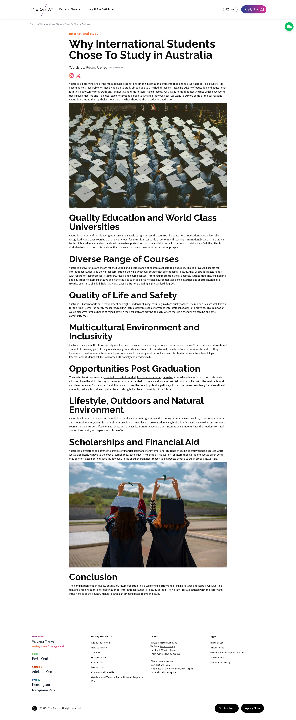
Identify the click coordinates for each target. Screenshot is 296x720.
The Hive (34, 24)
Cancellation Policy (220, 662)
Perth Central (42, 658)
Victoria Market (44, 641)
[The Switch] (42, 9)
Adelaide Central (44, 671)
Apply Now (252, 708)
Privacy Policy (217, 647)
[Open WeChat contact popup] (289, 26)
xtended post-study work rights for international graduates (138, 377)
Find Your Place (68, 9)
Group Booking (99, 657)
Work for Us (97, 667)
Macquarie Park (44, 690)
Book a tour (227, 708)
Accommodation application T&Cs (228, 652)
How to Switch (99, 647)
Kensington (41, 684)
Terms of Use (216, 642)
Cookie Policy (217, 657)
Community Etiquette (102, 672)
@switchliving (169, 642)
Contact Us (97, 662)
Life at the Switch (100, 642)
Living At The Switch (98, 9)
